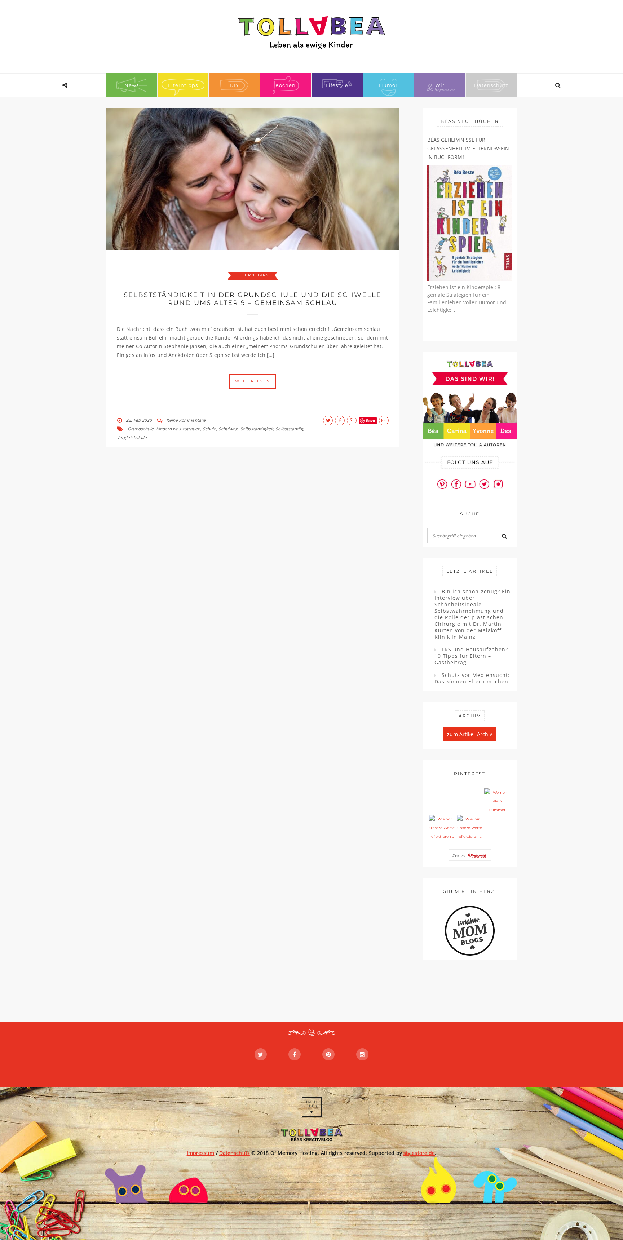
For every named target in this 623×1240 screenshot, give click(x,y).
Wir (440, 85)
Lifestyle (337, 85)
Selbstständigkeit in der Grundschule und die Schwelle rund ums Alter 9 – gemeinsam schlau (252, 299)
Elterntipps (183, 85)
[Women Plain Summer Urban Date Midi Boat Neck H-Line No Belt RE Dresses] (497, 801)
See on (460, 855)
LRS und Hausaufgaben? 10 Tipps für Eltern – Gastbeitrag (471, 656)
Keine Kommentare (186, 420)
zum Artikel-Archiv (469, 734)
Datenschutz (491, 85)
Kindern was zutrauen (178, 429)
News (131, 85)
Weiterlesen (252, 381)
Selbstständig (289, 429)
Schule (209, 429)
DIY (234, 85)
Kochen (285, 85)
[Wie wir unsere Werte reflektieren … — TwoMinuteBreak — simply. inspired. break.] (442, 828)
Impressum (201, 1153)
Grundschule (141, 429)
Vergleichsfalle (132, 437)
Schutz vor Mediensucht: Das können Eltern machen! (472, 678)
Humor (388, 85)
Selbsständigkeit (257, 429)
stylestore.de (419, 1153)
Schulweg (228, 429)
